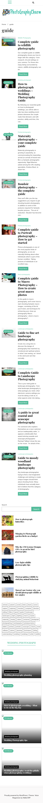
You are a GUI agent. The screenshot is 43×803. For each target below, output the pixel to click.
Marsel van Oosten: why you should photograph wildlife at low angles (28, 592)
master (32, 616)
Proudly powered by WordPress (16, 795)
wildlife (38, 634)
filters (10, 612)
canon (35, 605)
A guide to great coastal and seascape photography (28, 417)
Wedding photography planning (18, 675)
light (13, 616)
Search (4, 505)
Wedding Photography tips (15, 740)
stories (12, 630)
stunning (19, 630)
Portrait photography (24, 132)
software (5, 630)
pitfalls (5, 627)
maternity (5, 619)
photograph (35, 619)
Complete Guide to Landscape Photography (28, 376)
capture (5, 608)
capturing (12, 608)
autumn (12, 605)
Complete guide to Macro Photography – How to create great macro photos (28, 286)
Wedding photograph (24, 80)
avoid (18, 605)
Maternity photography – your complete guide (27, 141)
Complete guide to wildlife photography (28, 45)
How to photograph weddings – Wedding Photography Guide (26, 92)
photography (18, 623)
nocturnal (26, 619)
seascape (26, 627)
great (16, 612)
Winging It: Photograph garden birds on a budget (26, 534)
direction (36, 608)
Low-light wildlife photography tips (23, 563)
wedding (16, 634)
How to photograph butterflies (23, 520)
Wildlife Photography (24, 38)
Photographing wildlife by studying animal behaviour (27, 578)
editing (5, 612)
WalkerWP (26, 798)
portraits (18, 627)
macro (26, 616)
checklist (20, 608)
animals (5, 605)
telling (35, 630)
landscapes (6, 616)
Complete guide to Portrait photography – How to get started (28, 236)
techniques (27, 630)
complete (28, 608)
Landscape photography (25, 329)
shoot (33, 627)
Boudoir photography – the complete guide (27, 188)
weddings (25, 634)
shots (38, 627)
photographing (7, 623)
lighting (19, 616)
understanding (7, 634)
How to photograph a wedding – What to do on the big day (20, 706)
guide (22, 612)
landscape (29, 612)
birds (24, 605)
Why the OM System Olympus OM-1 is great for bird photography (28, 549)
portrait (11, 627)
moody (13, 619)
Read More (23, 74)
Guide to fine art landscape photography (28, 336)
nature (19, 619)
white (31, 634)
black (29, 605)
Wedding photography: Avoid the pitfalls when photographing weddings (21, 771)
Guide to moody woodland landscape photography (28, 462)
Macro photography (24, 274)
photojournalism (29, 623)
